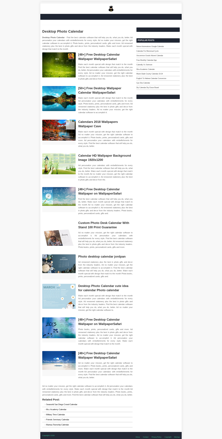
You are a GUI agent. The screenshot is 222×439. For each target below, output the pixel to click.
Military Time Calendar (55, 414)
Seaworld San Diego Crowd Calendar (61, 404)
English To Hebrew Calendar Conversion (151, 78)
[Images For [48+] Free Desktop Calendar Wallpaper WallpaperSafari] (59, 64)
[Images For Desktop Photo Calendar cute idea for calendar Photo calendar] (59, 296)
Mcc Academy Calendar (56, 409)
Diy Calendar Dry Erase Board (147, 87)
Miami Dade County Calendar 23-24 (149, 74)
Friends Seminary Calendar (57, 419)
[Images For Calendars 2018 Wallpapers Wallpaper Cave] (59, 132)
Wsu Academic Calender (145, 69)
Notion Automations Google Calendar (150, 46)
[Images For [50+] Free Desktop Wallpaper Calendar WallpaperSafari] (59, 98)
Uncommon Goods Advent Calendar (149, 55)
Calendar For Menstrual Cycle (147, 51)
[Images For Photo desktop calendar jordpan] (59, 266)
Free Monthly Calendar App (146, 60)
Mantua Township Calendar (57, 425)
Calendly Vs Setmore (144, 65)
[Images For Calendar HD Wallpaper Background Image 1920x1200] (59, 165)
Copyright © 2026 (48, 435)
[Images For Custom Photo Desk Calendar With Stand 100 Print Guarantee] (59, 233)
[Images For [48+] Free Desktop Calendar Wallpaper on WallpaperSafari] (59, 199)
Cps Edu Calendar (143, 83)
